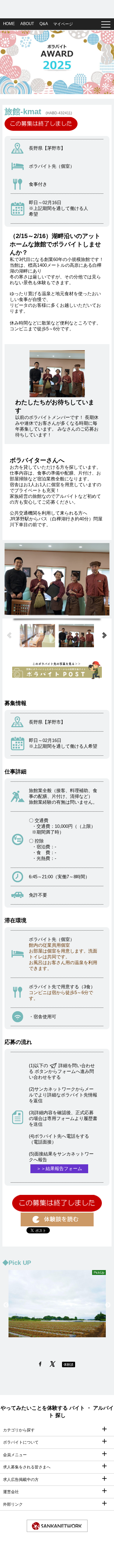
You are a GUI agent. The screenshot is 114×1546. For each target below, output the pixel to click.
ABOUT (27, 23)
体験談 (69, 1364)
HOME (9, 23)
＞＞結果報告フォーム (59, 1168)
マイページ (63, 24)
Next (108, 1305)
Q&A (44, 23)
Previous (6, 1305)
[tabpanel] (57, 62)
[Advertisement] (57, 7)
